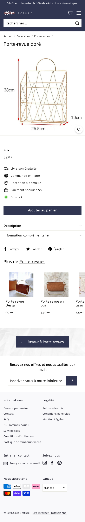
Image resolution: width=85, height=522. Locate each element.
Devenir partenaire (16, 408)
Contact (9, 413)
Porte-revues (42, 36)
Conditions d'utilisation (19, 436)
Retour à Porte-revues (45, 342)
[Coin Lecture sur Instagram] (44, 463)
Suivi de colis (12, 431)
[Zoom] (79, 129)
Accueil (8, 36)
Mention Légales (53, 419)
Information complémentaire (26, 235)
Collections (23, 36)
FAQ (6, 419)
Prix (6, 150)
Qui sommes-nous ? (16, 425)
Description (12, 226)
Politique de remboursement (22, 442)
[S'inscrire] (71, 380)
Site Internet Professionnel (50, 513)
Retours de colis (52, 408)
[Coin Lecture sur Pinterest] (59, 463)
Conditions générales (56, 413)
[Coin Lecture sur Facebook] (52, 463)
